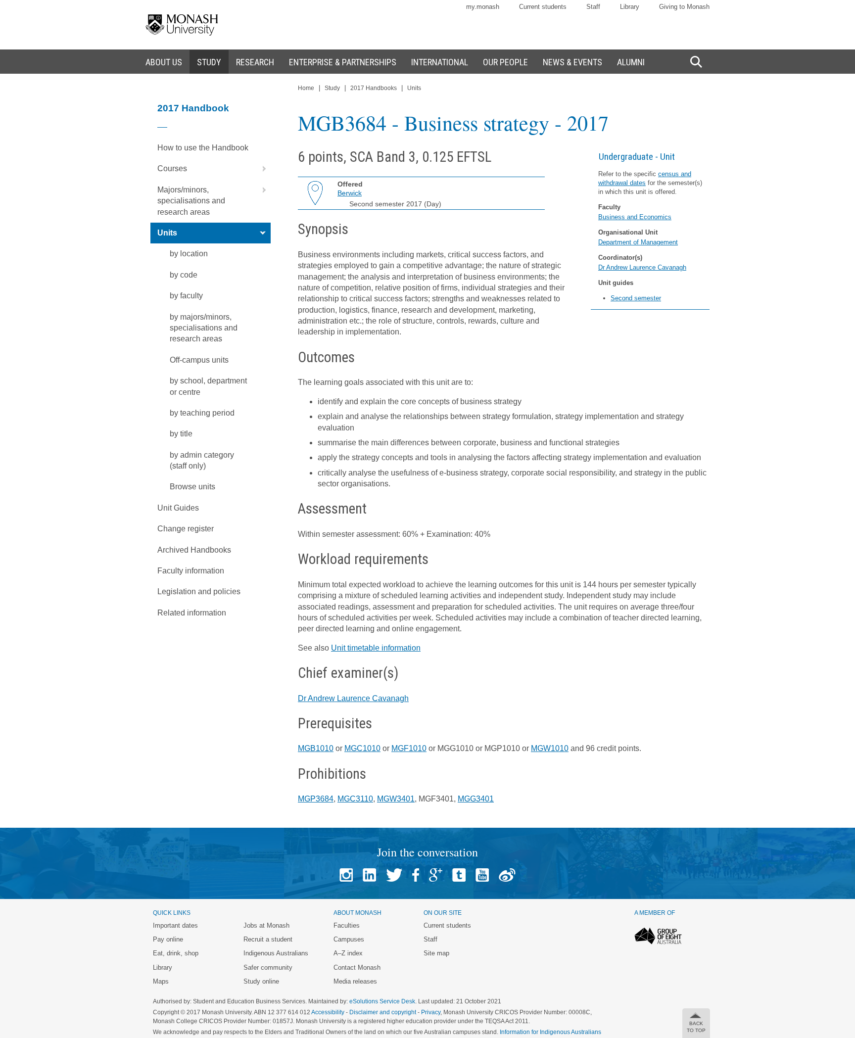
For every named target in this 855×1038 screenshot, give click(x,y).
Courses (172, 168)
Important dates (175, 925)
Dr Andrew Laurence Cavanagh (642, 267)
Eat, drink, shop (175, 953)
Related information (191, 613)
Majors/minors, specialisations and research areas (191, 201)
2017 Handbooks (373, 88)
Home (306, 88)
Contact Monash (356, 967)
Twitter (394, 875)
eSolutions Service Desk (382, 1001)
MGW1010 (550, 748)
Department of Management (638, 242)
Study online (261, 981)
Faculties (346, 925)
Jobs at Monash (266, 925)
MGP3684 (315, 799)
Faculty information (190, 570)
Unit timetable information (376, 648)
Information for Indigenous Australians (550, 1032)
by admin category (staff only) (202, 460)
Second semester (636, 298)
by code (183, 275)
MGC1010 (362, 748)
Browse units (192, 486)
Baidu (507, 875)
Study (332, 88)
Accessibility (327, 1012)
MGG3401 (476, 799)
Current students (543, 6)
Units (167, 233)
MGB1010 (315, 748)
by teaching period (202, 413)
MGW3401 (396, 799)
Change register (185, 528)
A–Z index (348, 953)
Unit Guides (178, 508)
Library (629, 6)
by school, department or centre (208, 386)
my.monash (482, 6)
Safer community (267, 967)
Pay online (168, 939)
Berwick (349, 193)
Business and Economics (634, 217)
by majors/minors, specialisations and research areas (204, 328)
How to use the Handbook (202, 147)
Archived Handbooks (194, 550)
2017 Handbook (193, 108)
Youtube (482, 875)
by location (189, 253)
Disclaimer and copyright (382, 1012)
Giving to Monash (684, 6)
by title (181, 433)
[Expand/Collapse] (260, 168)
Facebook (415, 875)
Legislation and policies (198, 591)
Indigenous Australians (275, 953)
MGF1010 (409, 748)
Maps (161, 981)
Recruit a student (267, 939)
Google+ (435, 875)
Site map (436, 953)
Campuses (348, 939)
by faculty (186, 295)
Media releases (355, 981)
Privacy (430, 1012)
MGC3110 (355, 799)
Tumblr (459, 875)
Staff (593, 6)
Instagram (346, 875)
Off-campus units (199, 360)
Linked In (369, 875)
